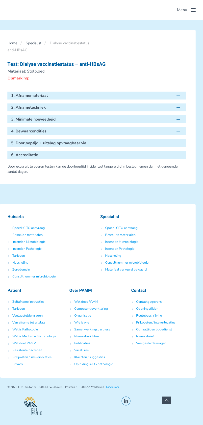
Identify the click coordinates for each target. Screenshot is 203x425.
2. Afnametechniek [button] (28, 107)
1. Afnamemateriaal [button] (29, 95)
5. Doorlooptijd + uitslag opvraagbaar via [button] (48, 143)
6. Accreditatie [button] (24, 155)
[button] (186, 10)
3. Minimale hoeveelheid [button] (33, 119)
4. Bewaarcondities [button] (29, 131)
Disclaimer (112, 387)
